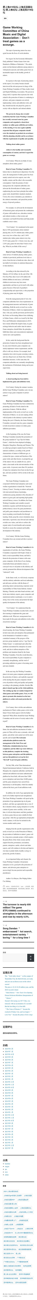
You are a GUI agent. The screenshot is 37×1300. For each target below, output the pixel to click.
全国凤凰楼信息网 (10, 1237)
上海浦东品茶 (23, 1220)
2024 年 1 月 (9, 1112)
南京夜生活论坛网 (26, 1245)
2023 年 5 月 (9, 1131)
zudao (7, 1175)
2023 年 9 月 (9, 1123)
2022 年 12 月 (9, 1145)
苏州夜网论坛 (8, 1282)
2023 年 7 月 (9, 1129)
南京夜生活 (22, 1237)
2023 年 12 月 (9, 1115)
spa (22, 886)
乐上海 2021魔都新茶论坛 (24, 1233)
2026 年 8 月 (9, 1049)
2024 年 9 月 (9, 1090)
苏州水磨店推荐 (20, 1282)
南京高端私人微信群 (24, 888)
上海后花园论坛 (25, 1208)
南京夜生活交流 (9, 1241)
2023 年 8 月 (9, 1126)
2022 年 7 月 (9, 1148)
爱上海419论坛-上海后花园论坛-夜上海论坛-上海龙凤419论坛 (18, 9)
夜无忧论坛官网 (9, 1257)
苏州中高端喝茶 (12, 891)
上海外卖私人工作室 (26, 1212)
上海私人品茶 (8, 1224)
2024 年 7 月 (9, 1096)
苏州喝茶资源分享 (26, 1278)
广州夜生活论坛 (9, 1262)
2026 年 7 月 (9, 1051)
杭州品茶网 (27, 1266)
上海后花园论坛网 (10, 1212)
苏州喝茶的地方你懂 (11, 1278)
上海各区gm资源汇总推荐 (13, 1195)
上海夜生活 (8, 1216)
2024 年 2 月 (9, 1109)
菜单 (5, 18)
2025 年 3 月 (9, 1073)
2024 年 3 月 (9, 1107)
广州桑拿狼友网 (22, 1262)
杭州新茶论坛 (8, 1270)
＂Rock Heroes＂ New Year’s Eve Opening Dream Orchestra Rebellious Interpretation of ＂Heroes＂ (19, 995)
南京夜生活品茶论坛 (11, 1245)
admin (7, 886)
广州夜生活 (21, 1257)
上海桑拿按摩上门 (10, 1220)
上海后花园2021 (9, 1199)
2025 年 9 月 (9, 1057)
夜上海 (18, 1253)
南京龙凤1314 (9, 1253)
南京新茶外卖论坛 (10, 1249)
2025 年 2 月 (9, 1076)
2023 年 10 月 (9, 1120)
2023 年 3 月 (9, 1137)
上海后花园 (28, 1195)
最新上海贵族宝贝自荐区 (12, 1266)
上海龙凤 (27, 886)
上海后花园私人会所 (11, 1208)
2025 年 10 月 (9, 1054)
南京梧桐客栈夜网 (12, 888)
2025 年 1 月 (9, 1079)
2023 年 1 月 (9, 1142)
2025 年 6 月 (9, 1065)
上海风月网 (29, 1228)
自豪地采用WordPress (15, 1296)
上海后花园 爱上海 (10, 1204)
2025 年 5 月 (9, 1068)
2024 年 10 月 (9, 1087)
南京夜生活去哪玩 (23, 1241)
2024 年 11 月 (9, 1085)
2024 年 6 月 (9, 1098)
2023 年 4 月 (9, 1134)
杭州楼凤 (18, 1270)
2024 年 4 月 (9, 1104)
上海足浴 (19, 1228)
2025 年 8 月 (9, 1060)
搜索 (4, 952)
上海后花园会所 (22, 1199)
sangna (7, 1166)
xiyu (6, 1172)
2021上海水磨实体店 (11, 1191)
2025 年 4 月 (9, 1071)
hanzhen (7, 1164)
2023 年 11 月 (9, 1118)
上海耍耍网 (19, 1224)
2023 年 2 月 (9, 1140)
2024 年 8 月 (9, 1093)
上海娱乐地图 (18, 1216)
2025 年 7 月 (9, 1062)
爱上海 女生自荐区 (10, 1274)
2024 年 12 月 (9, 1082)
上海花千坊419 (9, 1228)
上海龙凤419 (8, 1233)
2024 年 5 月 (9, 1101)
